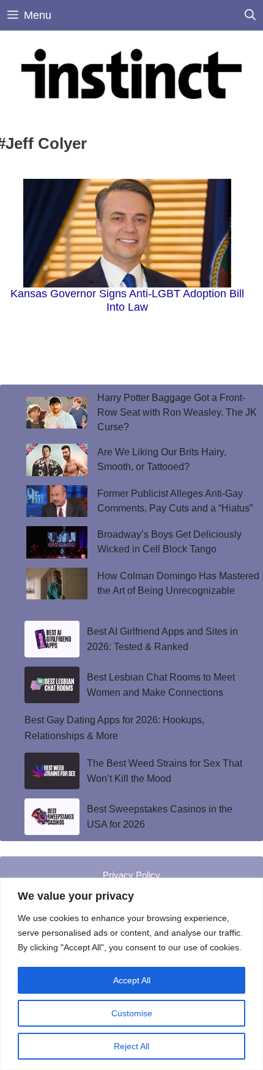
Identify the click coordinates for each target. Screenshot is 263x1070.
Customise (131, 1013)
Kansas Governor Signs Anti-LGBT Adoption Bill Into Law (127, 300)
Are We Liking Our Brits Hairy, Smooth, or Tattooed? (161, 459)
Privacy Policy (131, 875)
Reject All (131, 1046)
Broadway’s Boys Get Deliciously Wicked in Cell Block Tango (169, 541)
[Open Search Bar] (250, 15)
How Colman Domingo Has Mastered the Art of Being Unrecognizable (178, 583)
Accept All (131, 980)
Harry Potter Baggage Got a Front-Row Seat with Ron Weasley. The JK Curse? (177, 412)
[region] (131, 974)
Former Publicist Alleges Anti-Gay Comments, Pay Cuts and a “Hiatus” (176, 500)
